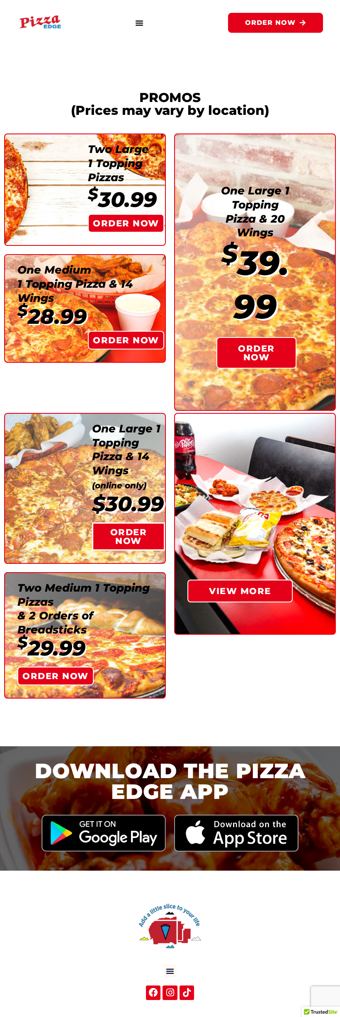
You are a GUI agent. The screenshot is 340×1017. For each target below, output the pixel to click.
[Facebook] (153, 992)
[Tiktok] (187, 992)
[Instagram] (170, 992)
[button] (139, 23)
